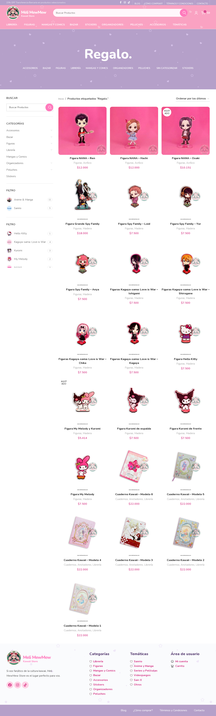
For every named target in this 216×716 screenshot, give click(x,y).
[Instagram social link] (125, 2)
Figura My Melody (82, 494)
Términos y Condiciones (173, 710)
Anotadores (136, 499)
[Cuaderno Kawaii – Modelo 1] (82, 598)
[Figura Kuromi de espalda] (134, 401)
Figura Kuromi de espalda (134, 429)
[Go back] (80, 54)
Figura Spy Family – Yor (185, 224)
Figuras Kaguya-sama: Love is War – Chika (82, 361)
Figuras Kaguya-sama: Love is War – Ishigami (134, 291)
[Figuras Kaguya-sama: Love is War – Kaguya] (134, 332)
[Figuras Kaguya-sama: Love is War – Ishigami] (134, 262)
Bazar (9, 137)
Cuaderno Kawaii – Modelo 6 (134, 494)
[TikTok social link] (129, 2)
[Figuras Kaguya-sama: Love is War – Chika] (82, 332)
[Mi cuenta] (196, 12)
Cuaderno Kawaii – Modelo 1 (82, 626)
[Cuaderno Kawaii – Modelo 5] (186, 467)
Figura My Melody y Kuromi (82, 429)
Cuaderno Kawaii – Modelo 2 (185, 560)
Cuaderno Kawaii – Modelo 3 (134, 560)
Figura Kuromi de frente (186, 429)
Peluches (11, 170)
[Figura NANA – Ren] (82, 131)
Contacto (199, 710)
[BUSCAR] (184, 13)
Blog (123, 710)
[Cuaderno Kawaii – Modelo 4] (82, 533)
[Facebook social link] (121, 2)
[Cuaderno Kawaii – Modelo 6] (134, 467)
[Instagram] (17, 685)
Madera (87, 228)
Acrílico (87, 163)
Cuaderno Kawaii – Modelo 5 (185, 494)
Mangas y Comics (16, 157)
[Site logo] (26, 12)
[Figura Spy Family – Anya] (82, 262)
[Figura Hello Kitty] (186, 332)
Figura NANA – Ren (82, 158)
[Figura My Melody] (82, 467)
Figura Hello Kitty (185, 359)
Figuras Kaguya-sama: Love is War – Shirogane (186, 291)
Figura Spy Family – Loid (134, 224)
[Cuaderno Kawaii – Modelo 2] (186, 533)
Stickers (11, 176)
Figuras (10, 143)
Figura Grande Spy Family (83, 224)
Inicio (61, 98)
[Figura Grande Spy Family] (82, 196)
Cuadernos (121, 499)
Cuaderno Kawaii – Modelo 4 (82, 560)
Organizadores (14, 163)
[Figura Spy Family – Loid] (134, 196)
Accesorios (12, 130)
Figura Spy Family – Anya (82, 289)
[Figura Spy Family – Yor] (186, 196)
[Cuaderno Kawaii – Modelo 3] (134, 533)
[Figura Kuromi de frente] (186, 401)
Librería (10, 150)
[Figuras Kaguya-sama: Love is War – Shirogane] (186, 262)
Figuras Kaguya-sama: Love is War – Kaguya (134, 361)
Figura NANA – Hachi (134, 158)
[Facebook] (9, 685)
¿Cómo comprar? (143, 710)
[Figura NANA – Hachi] (134, 131)
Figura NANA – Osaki (185, 158)
